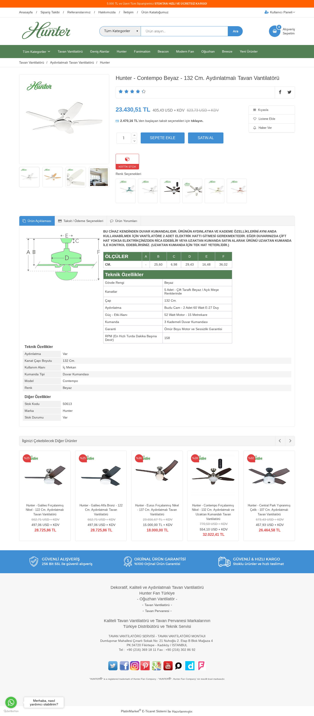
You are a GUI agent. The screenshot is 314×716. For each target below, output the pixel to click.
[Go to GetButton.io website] (11, 711)
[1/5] (121, 91)
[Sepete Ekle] (163, 137)
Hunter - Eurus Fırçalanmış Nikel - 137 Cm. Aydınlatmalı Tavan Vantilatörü (157, 510)
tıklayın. (197, 121)
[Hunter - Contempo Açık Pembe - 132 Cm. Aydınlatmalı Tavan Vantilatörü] (237, 191)
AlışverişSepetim (289, 31)
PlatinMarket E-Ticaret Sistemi (144, 711)
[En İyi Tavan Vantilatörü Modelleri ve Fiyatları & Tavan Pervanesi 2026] (46, 41)
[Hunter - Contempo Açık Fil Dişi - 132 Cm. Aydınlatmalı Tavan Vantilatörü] (215, 191)
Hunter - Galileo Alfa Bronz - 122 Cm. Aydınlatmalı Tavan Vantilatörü (101, 510)
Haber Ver (265, 127)
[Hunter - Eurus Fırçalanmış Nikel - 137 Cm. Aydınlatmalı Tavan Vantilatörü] (157, 477)
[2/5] (123, 91)
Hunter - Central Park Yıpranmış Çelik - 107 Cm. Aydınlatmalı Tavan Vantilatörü (269, 510)
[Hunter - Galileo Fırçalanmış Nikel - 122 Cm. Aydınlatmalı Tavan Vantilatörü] (45, 477)
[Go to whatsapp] (11, 702)
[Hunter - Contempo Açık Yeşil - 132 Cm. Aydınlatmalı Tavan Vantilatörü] (126, 191)
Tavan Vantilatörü (157, 605)
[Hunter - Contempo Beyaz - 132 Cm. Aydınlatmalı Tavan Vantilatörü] (148, 191)
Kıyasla (263, 110)
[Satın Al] (205, 137)
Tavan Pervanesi (157, 611)
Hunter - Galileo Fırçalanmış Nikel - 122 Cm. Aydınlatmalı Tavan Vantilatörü (45, 510)
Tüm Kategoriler (34, 51)
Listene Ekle (267, 119)
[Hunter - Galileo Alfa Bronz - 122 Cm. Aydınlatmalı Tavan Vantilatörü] (101, 477)
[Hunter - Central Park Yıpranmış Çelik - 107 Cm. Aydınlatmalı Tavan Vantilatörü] (269, 477)
